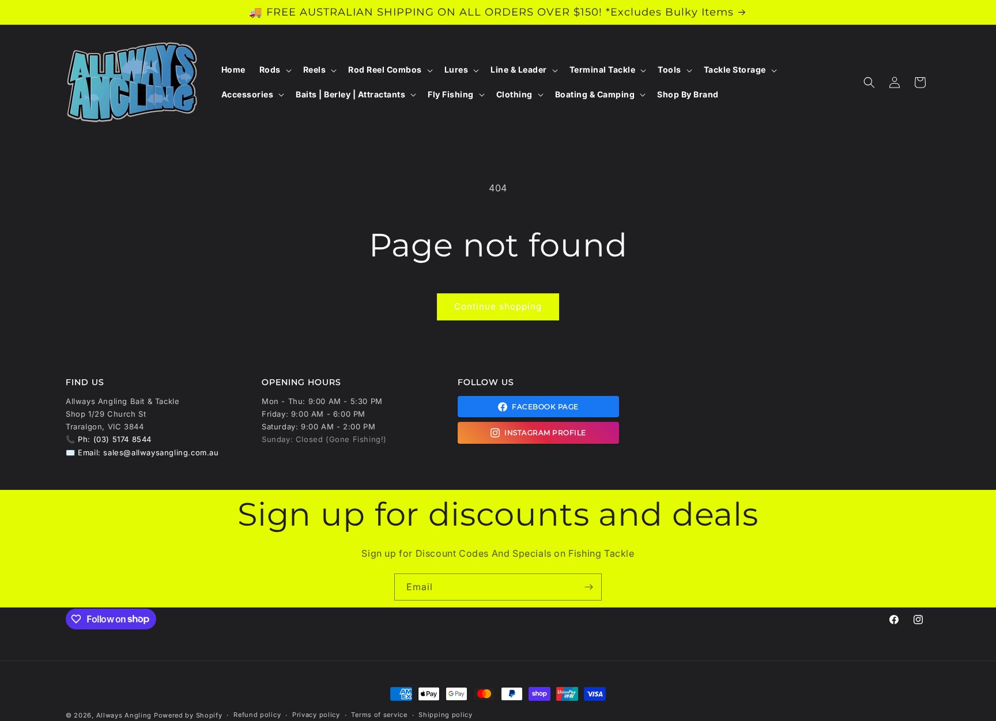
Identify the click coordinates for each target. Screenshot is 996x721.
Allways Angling (124, 715)
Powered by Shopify (188, 715)
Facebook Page (545, 406)
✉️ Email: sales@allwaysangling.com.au (142, 452)
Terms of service (379, 715)
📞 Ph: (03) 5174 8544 (109, 439)
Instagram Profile (545, 432)
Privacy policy (316, 715)
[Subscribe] (588, 587)
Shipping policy (445, 715)
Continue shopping (498, 306)
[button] (274, 70)
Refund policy (257, 715)
